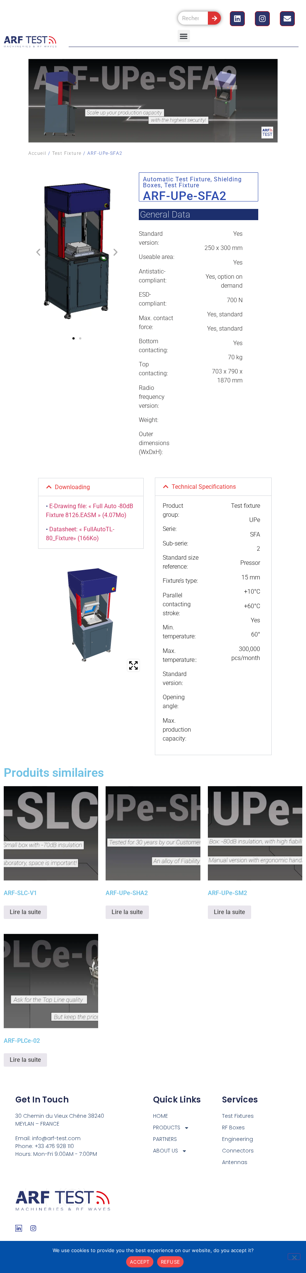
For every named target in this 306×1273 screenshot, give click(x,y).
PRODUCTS (166, 1127)
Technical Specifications (204, 486)
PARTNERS (165, 1139)
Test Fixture (67, 153)
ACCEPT (140, 1262)
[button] (184, 36)
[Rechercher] (214, 18)
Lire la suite (25, 912)
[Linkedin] (237, 18)
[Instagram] (262, 18)
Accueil (37, 153)
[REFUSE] (294, 1256)
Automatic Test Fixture (176, 179)
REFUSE (170, 1262)
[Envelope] (287, 18)
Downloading (72, 487)
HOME (160, 1116)
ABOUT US (165, 1150)
